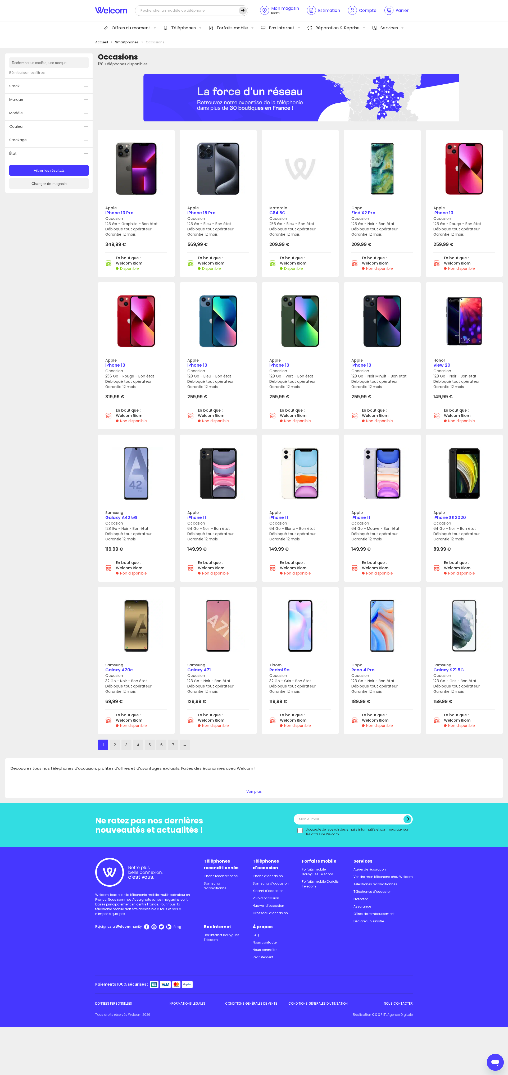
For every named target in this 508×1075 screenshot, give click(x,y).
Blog (177, 926)
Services (389, 28)
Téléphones (183, 28)
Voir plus (254, 791)
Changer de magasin (49, 183)
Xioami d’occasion (268, 891)
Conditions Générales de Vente (251, 1003)
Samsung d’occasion (271, 883)
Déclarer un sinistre (368, 921)
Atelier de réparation (369, 869)
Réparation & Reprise (337, 28)
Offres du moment (131, 28)
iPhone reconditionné (221, 876)
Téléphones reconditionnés (221, 864)
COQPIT (379, 1014)
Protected (361, 899)
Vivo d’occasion (266, 898)
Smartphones (127, 42)
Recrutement (263, 957)
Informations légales (187, 1003)
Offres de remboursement (373, 914)
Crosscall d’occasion (270, 913)
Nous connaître (265, 950)
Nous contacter (265, 942)
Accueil (101, 42)
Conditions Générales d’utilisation (318, 1003)
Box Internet (281, 28)
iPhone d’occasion (268, 876)
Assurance (362, 906)
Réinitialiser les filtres (27, 72)
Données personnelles (113, 1003)
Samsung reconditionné (215, 885)
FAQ (256, 935)
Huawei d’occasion (268, 905)
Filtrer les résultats (49, 170)
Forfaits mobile (232, 28)
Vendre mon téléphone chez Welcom (383, 876)
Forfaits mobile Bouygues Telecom (317, 871)
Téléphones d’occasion (266, 864)
